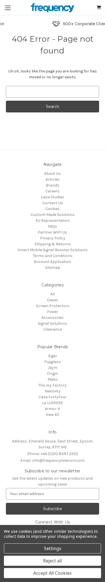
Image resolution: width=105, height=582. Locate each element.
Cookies (52, 208)
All (52, 294)
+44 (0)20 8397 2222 (52, 453)
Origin (52, 373)
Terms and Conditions (53, 255)
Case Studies (52, 197)
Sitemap (52, 267)
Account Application (52, 261)
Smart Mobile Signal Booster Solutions (53, 250)
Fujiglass (52, 361)
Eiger (52, 356)
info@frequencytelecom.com (52, 460)
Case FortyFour (53, 397)
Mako (53, 379)
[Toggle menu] (7, 7)
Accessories (52, 317)
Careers (52, 191)
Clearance (52, 329)
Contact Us (52, 203)
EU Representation (53, 220)
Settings (52, 548)
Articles (53, 179)
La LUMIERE (52, 402)
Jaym (52, 367)
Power (52, 311)
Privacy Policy (52, 238)
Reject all (52, 561)
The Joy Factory (52, 385)
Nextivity (52, 391)
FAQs (52, 226)
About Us (52, 173)
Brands (52, 185)
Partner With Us (52, 232)
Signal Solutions (52, 323)
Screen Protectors (52, 305)
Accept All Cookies (52, 573)
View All (52, 414)
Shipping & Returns (52, 244)
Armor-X (52, 408)
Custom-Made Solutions (52, 214)
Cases (52, 300)
